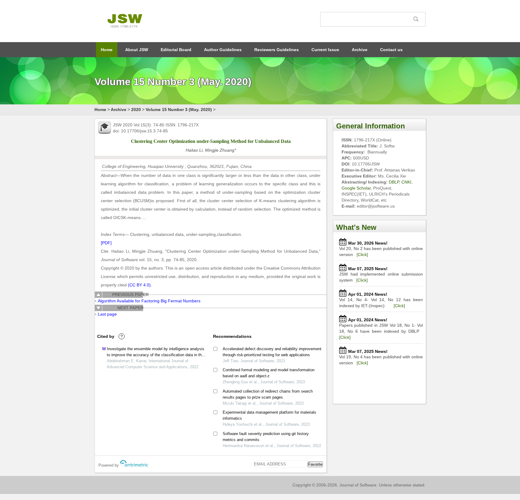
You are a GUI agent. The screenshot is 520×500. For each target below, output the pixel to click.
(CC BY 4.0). (139, 284)
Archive (359, 49)
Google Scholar (356, 188)
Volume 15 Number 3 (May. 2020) (179, 109)
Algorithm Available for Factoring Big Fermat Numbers (149, 300)
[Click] (362, 254)
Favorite (315, 464)
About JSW (136, 49)
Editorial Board (176, 49)
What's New (356, 227)
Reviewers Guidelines (276, 49)
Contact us (391, 49)
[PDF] (106, 242)
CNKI (406, 182)
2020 (136, 109)
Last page (107, 314)
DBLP (394, 182)
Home (107, 49)
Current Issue (325, 49)
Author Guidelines (223, 49)
